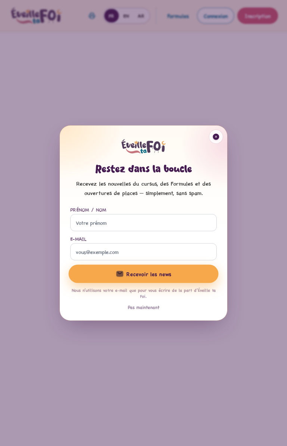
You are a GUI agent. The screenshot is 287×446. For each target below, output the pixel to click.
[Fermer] (216, 136)
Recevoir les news (148, 274)
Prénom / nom (88, 210)
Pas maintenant (144, 307)
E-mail (78, 239)
